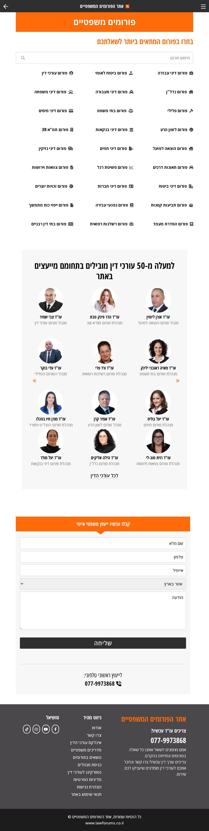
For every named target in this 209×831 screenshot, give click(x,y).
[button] (33, 383)
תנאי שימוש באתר (86, 794)
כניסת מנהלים (89, 765)
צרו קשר (94, 735)
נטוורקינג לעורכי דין (84, 772)
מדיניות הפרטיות (87, 779)
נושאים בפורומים (87, 757)
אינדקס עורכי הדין (85, 742)
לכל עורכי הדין (104, 475)
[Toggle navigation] (203, 6)
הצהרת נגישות (89, 787)
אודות (96, 728)
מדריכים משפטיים (86, 750)
